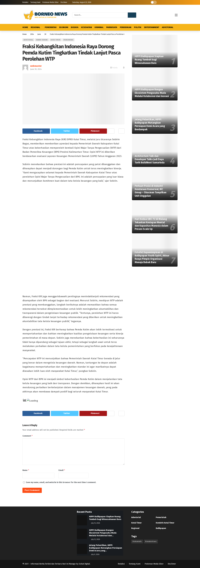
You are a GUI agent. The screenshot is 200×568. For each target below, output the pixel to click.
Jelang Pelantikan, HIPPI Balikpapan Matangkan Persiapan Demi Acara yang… (105, 548)
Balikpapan (161, 528)
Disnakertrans (150, 541)
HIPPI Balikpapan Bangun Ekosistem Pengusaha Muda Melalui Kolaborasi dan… (102, 533)
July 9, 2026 (95, 554)
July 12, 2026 (95, 523)
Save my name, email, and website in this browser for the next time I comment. (61, 482)
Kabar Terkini (42, 40)
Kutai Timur (55, 40)
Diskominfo (137, 541)
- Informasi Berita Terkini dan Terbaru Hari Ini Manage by (54, 564)
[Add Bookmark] (121, 131)
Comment (27, 435)
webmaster (36, 66)
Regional (135, 528)
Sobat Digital (84, 564)
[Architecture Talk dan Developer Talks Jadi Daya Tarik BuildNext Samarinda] (155, 150)
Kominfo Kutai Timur (165, 523)
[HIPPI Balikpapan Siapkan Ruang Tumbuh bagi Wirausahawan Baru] (155, 51)
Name (25, 470)
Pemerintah (68, 40)
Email (62, 470)
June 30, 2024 (36, 69)
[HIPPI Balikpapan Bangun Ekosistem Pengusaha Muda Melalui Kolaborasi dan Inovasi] (155, 84)
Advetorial (28, 40)
